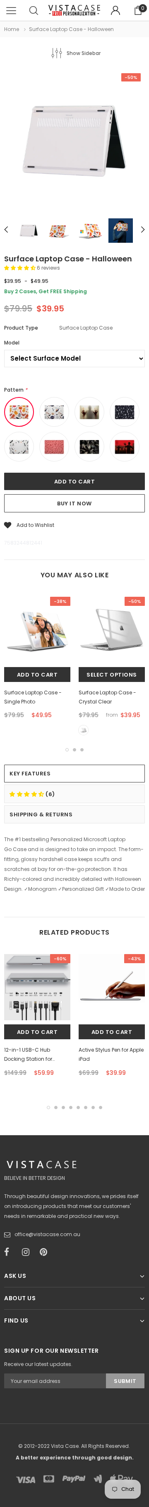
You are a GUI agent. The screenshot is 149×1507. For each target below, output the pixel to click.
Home (11, 29)
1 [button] (67, 749)
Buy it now (74, 503)
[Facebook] (10, 1252)
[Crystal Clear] (83, 730)
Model (11, 342)
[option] (74, 140)
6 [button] (85, 1107)
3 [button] (82, 749)
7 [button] (93, 1107)
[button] (20, 267)
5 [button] (78, 1107)
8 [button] (100, 1107)
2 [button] (74, 749)
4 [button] (70, 1107)
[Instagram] (28, 1252)
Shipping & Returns (41, 814)
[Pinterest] (46, 1252)
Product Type (21, 327)
